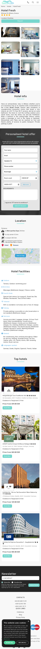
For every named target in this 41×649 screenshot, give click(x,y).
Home (3, 6)
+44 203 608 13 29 (21, 601)
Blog (20, 614)
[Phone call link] (28, 2)
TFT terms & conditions (19, 202)
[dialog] (16, 633)
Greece (16, 13)
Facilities (10, 18)
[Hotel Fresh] (10, 33)
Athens (11, 13)
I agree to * (16, 202)
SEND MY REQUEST (20, 206)
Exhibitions (20, 612)
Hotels (9, 6)
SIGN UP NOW (34, 585)
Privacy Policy (20, 617)
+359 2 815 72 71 (20, 606)
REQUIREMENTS (8, 188)
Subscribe (7, 582)
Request (20, 21)
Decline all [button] (22, 642)
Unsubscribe (18, 582)
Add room (26, 184)
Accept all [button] (9, 642)
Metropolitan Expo (13, 231)
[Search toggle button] (33, 2)
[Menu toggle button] (37, 2)
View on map (20, 255)
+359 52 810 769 (20, 604)
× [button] (28, 621)
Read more (7, 639)
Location (4, 18)
